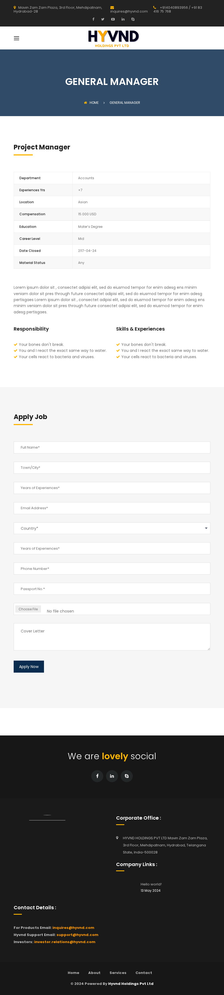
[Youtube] (112, 19)
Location (26, 202)
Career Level (29, 238)
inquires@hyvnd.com (73, 927)
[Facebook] (94, 19)
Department (30, 178)
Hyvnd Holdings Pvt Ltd (131, 983)
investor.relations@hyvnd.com (64, 941)
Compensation (32, 214)
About (94, 972)
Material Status (32, 262)
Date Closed (30, 250)
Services (118, 972)
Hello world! (151, 884)
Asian (83, 202)
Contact (143, 972)
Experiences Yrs (32, 190)
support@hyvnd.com (77, 934)
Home (94, 102)
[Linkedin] (122, 19)
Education (27, 226)
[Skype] (132, 19)
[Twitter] (102, 19)
